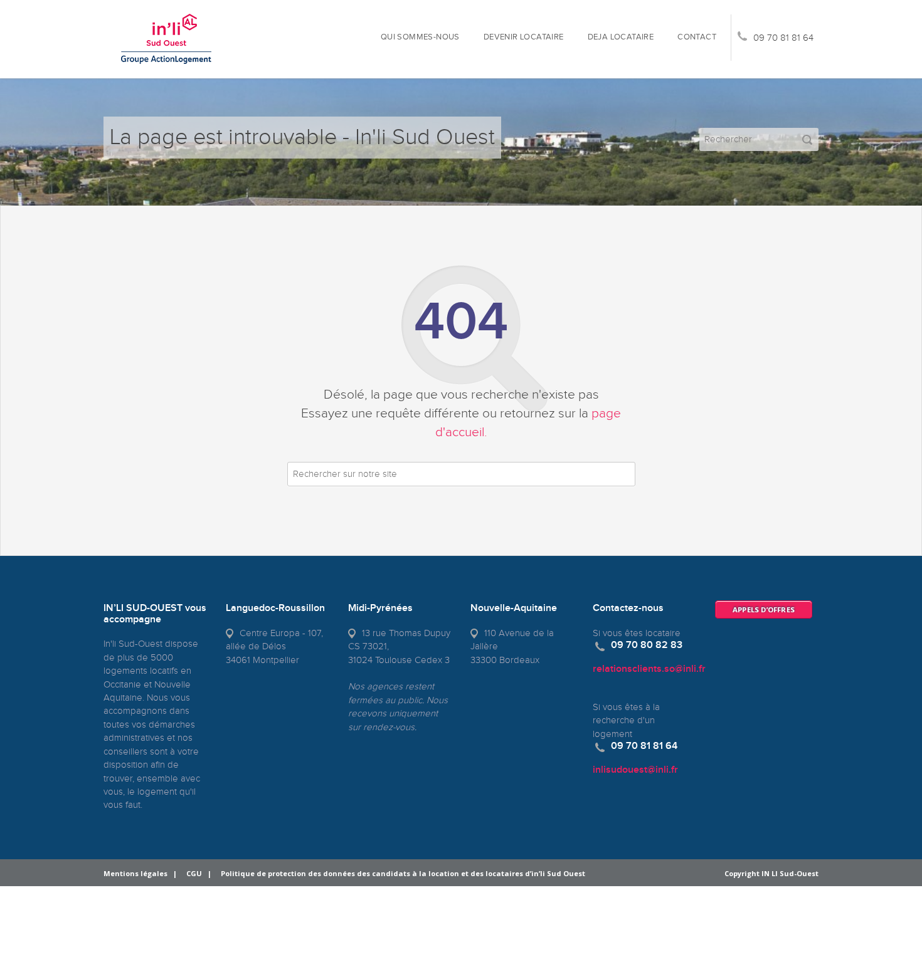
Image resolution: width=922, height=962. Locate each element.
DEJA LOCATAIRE (621, 37)
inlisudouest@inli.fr (635, 770)
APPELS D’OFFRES (764, 609)
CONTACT (696, 37)
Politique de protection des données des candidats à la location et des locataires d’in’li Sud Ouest (403, 873)
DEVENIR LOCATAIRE (524, 37)
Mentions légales (135, 873)
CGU (194, 873)
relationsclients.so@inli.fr (649, 669)
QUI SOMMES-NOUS (420, 37)
